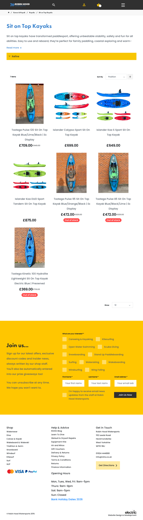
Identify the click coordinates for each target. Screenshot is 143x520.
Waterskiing (92, 362)
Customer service (87, 328)
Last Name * (93, 377)
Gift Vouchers (58, 449)
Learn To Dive (57, 434)
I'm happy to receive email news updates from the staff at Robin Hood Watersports (87, 395)
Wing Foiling (98, 369)
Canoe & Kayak (19, 12)
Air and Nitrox (57, 445)
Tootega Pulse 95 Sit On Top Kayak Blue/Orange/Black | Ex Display (71, 203)
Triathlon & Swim (15, 446)
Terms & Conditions (61, 459)
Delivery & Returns (60, 452)
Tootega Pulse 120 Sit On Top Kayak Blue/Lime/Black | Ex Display (30, 134)
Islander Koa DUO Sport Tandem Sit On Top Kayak (29, 201)
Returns (55, 463)
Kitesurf (10, 457)
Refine (15, 56)
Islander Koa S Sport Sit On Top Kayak (113, 132)
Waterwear (12, 431)
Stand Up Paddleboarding (108, 354)
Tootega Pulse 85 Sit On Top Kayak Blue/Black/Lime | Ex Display (113, 203)
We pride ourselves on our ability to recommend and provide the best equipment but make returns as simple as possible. (56, 341)
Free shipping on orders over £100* (118, 330)
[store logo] (20, 4)
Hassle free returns (58, 328)
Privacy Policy (58, 456)
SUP (8, 464)
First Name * (67, 377)
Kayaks (32, 12)
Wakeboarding (116, 362)
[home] (9, 12)
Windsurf (11, 453)
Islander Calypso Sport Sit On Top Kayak (71, 132)
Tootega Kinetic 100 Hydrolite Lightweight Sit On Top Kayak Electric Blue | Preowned (29, 278)
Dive (9, 435)
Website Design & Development (122, 515)
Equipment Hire (58, 441)
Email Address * (121, 377)
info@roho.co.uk (104, 457)
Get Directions (106, 465)
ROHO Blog (56, 431)
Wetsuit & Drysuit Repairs (63, 438)
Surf (8, 460)
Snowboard (12, 449)
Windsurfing (75, 369)
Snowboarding (77, 354)
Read (13, 47)
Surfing (73, 362)
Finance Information (61, 467)
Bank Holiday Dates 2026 (67, 499)
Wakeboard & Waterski (18, 442)
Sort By (100, 77)
